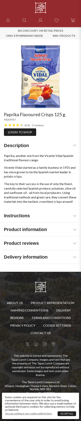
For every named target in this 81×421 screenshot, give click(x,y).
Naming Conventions (29, 310)
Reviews (17, 318)
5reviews (38, 125)
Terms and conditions (51, 318)
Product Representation (52, 303)
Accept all (67, 413)
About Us (15, 303)
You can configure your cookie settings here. (28, 413)
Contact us (40, 333)
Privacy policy (22, 325)
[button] (8, 20)
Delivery (63, 310)
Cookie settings (57, 325)
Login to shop (20, 132)
